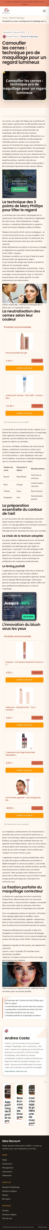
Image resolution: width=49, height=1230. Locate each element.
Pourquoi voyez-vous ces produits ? (17, 422)
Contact (5, 1210)
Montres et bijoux (9, 1191)
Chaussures (7, 1164)
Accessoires (7, 1171)
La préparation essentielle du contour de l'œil (23, 1009)
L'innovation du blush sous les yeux (19, 1012)
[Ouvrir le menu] (44, 10)
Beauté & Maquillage (29, 36)
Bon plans (6, 1199)
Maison (5, 1195)
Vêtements (6, 1175)
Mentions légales (9, 1214)
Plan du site (7, 1218)
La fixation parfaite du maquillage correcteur (23, 1015)
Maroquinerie (7, 1168)
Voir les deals (28, 617)
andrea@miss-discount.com (16, 1071)
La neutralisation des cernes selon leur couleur (24, 1006)
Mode (4, 1160)
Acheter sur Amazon (24, 368)
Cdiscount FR (37, 361)
